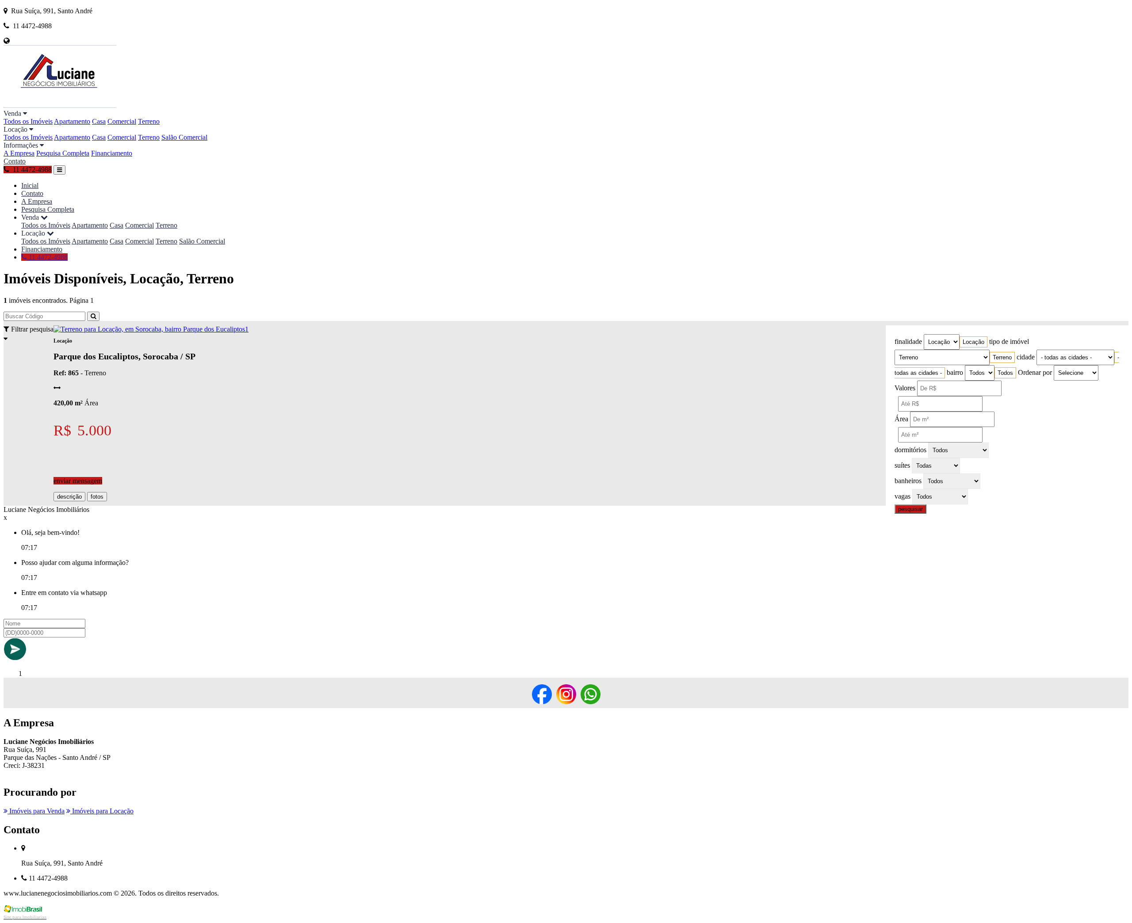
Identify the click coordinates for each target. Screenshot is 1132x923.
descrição (69, 496)
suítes (902, 465)
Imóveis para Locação (102, 811)
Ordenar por (1035, 372)
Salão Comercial (184, 137)
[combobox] (973, 341)
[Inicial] (60, 105)
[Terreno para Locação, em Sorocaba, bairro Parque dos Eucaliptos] (149, 329)
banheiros (908, 480)
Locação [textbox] (973, 342)
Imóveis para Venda (36, 811)
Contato (15, 161)
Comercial (121, 121)
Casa (99, 121)
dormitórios (910, 450)
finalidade (908, 341)
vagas (902, 496)
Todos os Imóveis (28, 121)
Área (901, 419)
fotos (97, 496)
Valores (905, 388)
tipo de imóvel (1009, 341)
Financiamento (111, 153)
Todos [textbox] (1005, 373)
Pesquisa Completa (62, 153)
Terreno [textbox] (1002, 357)
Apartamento (72, 121)
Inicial (29, 185)
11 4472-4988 (47, 257)
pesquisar (910, 509)
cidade (1026, 357)
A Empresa (19, 153)
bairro (955, 372)
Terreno (149, 121)
